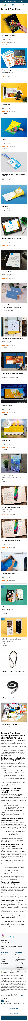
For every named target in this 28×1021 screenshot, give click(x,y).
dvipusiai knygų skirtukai (6, 850)
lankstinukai (22, 762)
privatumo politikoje (18, 995)
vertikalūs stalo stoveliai (6, 851)
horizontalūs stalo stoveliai (19, 850)
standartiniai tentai (15, 825)
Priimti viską (14, 1018)
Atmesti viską (14, 1008)
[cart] (26, 4)
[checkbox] (5, 999)
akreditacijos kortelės (6, 854)
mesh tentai (24, 825)
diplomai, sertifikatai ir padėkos (16, 797)
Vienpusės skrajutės (5, 762)
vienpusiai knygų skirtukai (17, 848)
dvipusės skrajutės (15, 762)
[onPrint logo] (14, 936)
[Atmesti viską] (25, 971)
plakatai (3, 763)
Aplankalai (20, 795)
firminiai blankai (4, 797)
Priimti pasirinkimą (14, 1013)
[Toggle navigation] (2, 4)
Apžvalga (20, 971)
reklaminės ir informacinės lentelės (9, 824)
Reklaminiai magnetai (6, 848)
